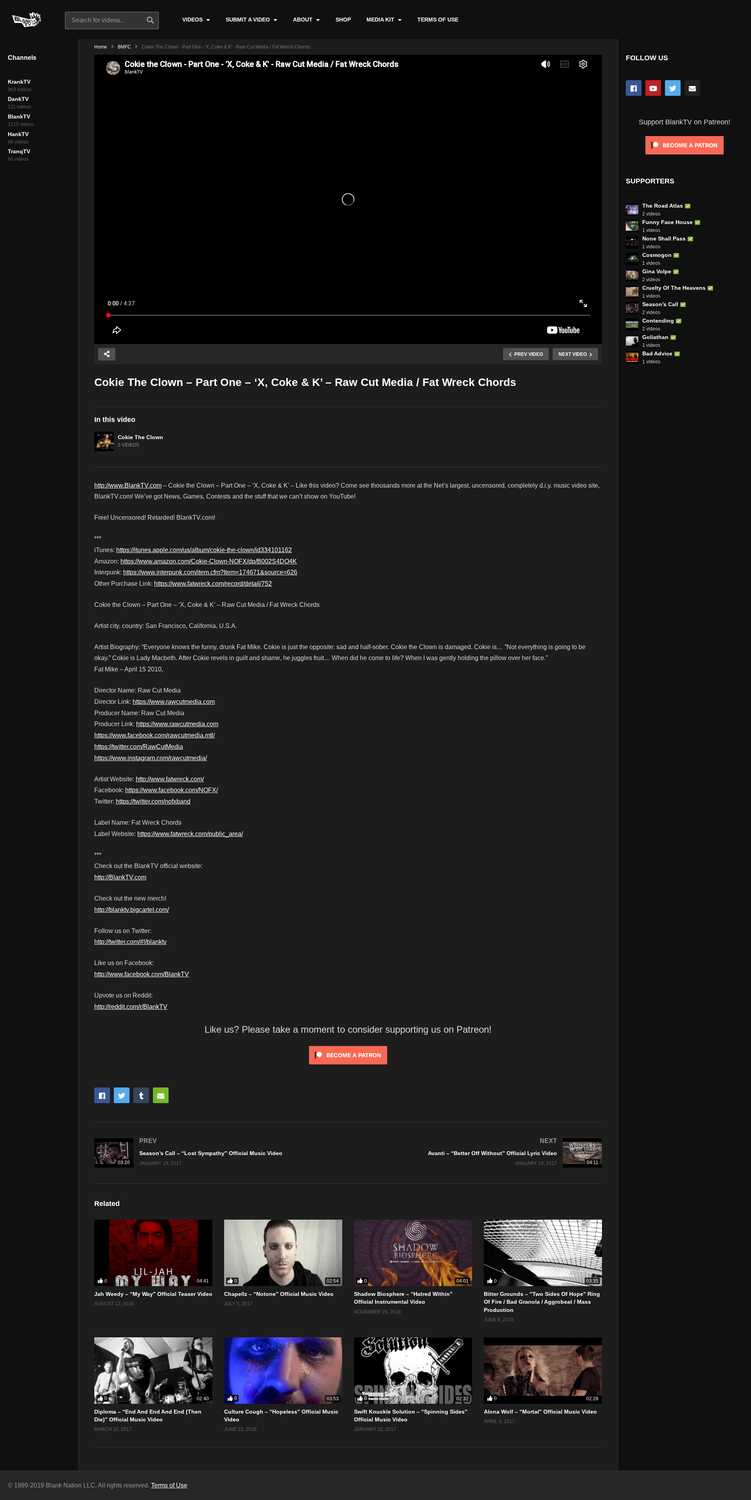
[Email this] (161, 1095)
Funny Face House (667, 222)
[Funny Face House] (632, 226)
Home (100, 47)
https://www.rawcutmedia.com (174, 701)
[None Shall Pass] (632, 242)
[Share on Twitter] (121, 1095)
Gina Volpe (656, 271)
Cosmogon (657, 255)
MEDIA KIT (381, 19)
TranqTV (19, 151)
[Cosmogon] (632, 259)
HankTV (18, 134)
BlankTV (19, 116)
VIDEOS (193, 19)
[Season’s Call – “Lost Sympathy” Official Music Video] (217, 1153)
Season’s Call (660, 304)
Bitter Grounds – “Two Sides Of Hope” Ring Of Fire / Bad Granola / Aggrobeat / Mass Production (542, 1302)
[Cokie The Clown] (104, 441)
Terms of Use (169, 1485)
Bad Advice (657, 353)
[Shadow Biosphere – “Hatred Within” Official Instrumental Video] (413, 1253)
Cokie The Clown (140, 437)
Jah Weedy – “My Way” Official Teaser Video (153, 1294)
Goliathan (655, 337)
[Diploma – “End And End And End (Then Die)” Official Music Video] (153, 1370)
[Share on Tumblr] (141, 1095)
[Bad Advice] (632, 357)
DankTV (18, 99)
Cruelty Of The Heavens (674, 288)
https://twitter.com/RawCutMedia (138, 746)
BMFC (124, 47)
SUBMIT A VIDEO (248, 19)
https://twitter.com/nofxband (153, 801)
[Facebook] (633, 88)
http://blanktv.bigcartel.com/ (131, 909)
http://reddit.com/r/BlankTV (130, 1006)
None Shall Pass (664, 238)
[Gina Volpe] (632, 275)
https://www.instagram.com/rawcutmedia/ (150, 758)
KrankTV (19, 82)
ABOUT (303, 19)
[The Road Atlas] (632, 209)
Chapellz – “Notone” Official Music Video (279, 1294)
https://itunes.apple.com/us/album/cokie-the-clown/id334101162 (204, 550)
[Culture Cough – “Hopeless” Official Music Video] (283, 1370)
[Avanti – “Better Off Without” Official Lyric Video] (479, 1153)
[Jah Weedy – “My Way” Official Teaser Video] (153, 1253)
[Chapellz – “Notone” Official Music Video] (283, 1253)
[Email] (692, 88)
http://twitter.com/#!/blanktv (130, 941)
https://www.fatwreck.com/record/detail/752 (213, 583)
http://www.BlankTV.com (128, 485)
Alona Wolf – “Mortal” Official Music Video (540, 1411)
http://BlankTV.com (120, 877)
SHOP (343, 19)
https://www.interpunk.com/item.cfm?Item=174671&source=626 (210, 572)
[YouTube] (653, 88)
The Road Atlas (662, 206)
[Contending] (632, 324)
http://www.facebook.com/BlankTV (141, 974)
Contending (658, 321)
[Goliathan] (632, 341)
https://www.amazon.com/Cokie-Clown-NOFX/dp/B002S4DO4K (208, 561)
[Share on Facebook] (102, 1095)
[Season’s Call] (632, 308)
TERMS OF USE (437, 19)
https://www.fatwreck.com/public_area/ (190, 834)
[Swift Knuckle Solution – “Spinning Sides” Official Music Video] (413, 1370)
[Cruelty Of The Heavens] (632, 291)
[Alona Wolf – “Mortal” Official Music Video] (543, 1370)
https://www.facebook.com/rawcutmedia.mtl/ (154, 735)
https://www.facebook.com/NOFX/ (171, 790)
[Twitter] (673, 88)
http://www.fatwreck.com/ (170, 779)
